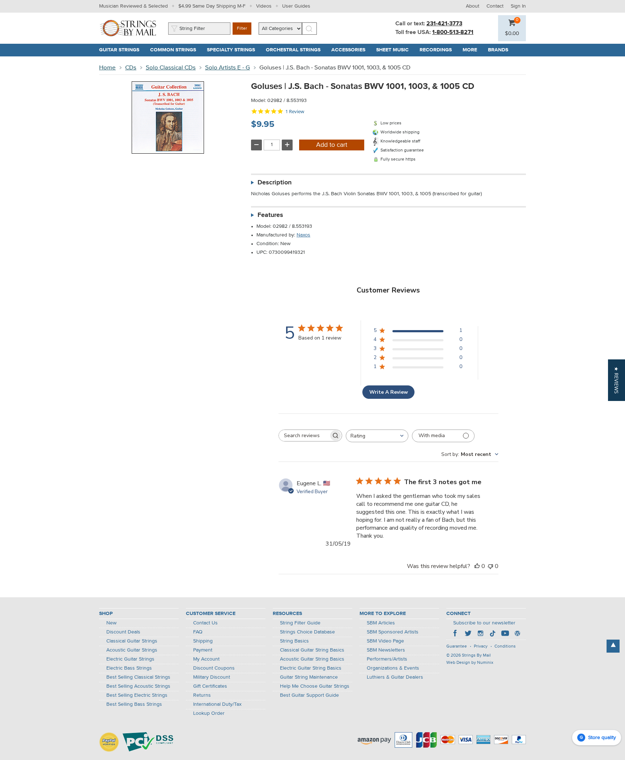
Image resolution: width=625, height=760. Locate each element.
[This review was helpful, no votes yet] (477, 566)
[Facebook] (455, 634)
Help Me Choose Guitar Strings (314, 686)
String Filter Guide (300, 622)
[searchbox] (304, 435)
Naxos (303, 235)
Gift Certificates (210, 686)
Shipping (203, 641)
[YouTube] (504, 634)
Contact (494, 6)
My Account (206, 659)
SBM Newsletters (386, 650)
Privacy (481, 646)
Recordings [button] (438, 49)
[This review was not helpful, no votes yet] (490, 566)
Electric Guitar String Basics (310, 668)
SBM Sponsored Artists (392, 632)
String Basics (294, 641)
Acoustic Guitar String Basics (312, 659)
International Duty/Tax (217, 704)
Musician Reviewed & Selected (133, 6)
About (472, 6)
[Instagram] (480, 634)
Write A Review (388, 392)
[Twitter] (468, 634)
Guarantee (456, 646)
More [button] (472, 49)
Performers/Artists (387, 659)
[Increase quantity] (287, 145)
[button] (512, 33)
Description (275, 182)
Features (270, 215)
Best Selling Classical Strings (138, 677)
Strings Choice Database (307, 632)
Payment (202, 650)
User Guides (296, 6)
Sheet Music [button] (395, 49)
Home (107, 68)
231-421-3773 (444, 24)
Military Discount (211, 677)
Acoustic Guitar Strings (131, 650)
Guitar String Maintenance (309, 677)
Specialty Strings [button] (233, 49)
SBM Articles (381, 622)
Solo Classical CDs (171, 68)
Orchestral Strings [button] (296, 49)
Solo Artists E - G (227, 68)
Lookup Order (209, 713)
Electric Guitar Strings (130, 659)
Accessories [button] (351, 49)
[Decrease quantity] (256, 145)
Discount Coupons (214, 668)
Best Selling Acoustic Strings (138, 686)
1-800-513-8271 (452, 32)
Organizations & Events (393, 668)
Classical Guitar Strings (131, 641)
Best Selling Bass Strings (134, 704)
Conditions (505, 646)
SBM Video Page (385, 641)
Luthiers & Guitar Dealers (395, 677)
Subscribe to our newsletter (484, 622)
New (111, 622)
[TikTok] (492, 634)
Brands (498, 49)
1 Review (294, 111)
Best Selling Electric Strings (136, 695)
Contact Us (205, 622)
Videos (264, 6)
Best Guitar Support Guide (309, 695)
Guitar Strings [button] (122, 49)
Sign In (518, 6)
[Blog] (517, 634)
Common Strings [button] (175, 49)
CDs (130, 68)
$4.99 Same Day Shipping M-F (212, 6)
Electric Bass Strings (129, 668)
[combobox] (377, 436)
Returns (202, 695)
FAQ (198, 632)
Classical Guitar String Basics (312, 650)
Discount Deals (123, 632)
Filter (242, 28)
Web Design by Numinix (469, 663)
